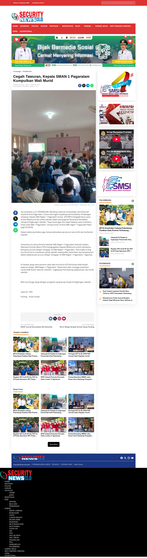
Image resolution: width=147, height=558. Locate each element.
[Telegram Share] (88, 85)
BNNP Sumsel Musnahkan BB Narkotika (36, 325)
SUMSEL (32, 86)
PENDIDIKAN (25, 86)
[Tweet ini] (84, 85)
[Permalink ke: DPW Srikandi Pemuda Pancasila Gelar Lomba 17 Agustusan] (54, 368)
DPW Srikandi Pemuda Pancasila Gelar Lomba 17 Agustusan (52, 378)
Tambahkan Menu (38, 3)
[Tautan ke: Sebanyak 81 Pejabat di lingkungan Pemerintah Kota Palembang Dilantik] (104, 241)
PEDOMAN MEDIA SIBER (41, 464)
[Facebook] (50, 318)
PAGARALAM (17, 86)
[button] (134, 3)
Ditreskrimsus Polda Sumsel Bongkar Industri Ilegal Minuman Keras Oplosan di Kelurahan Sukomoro (118, 299)
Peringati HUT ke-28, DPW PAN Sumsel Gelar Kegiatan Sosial (79, 355)
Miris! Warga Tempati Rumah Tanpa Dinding (77, 325)
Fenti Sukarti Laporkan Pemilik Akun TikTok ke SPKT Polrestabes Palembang (117, 292)
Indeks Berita (78, 464)
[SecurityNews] (27, 16)
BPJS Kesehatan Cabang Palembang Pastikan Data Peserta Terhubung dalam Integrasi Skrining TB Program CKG (26, 355)
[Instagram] (59, 318)
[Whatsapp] (92, 85)
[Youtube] (64, 318)
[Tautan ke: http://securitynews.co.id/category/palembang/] (132, 201)
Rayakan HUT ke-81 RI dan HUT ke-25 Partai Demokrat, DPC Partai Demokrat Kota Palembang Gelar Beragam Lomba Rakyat (25, 378)
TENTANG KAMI (66, 464)
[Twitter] (55, 318)
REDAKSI (55, 464)
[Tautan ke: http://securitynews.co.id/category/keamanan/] (132, 264)
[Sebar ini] (80, 85)
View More (54, 444)
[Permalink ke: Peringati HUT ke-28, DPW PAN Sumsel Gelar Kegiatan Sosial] (81, 344)
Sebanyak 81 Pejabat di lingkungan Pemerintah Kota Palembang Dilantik (53, 355)
